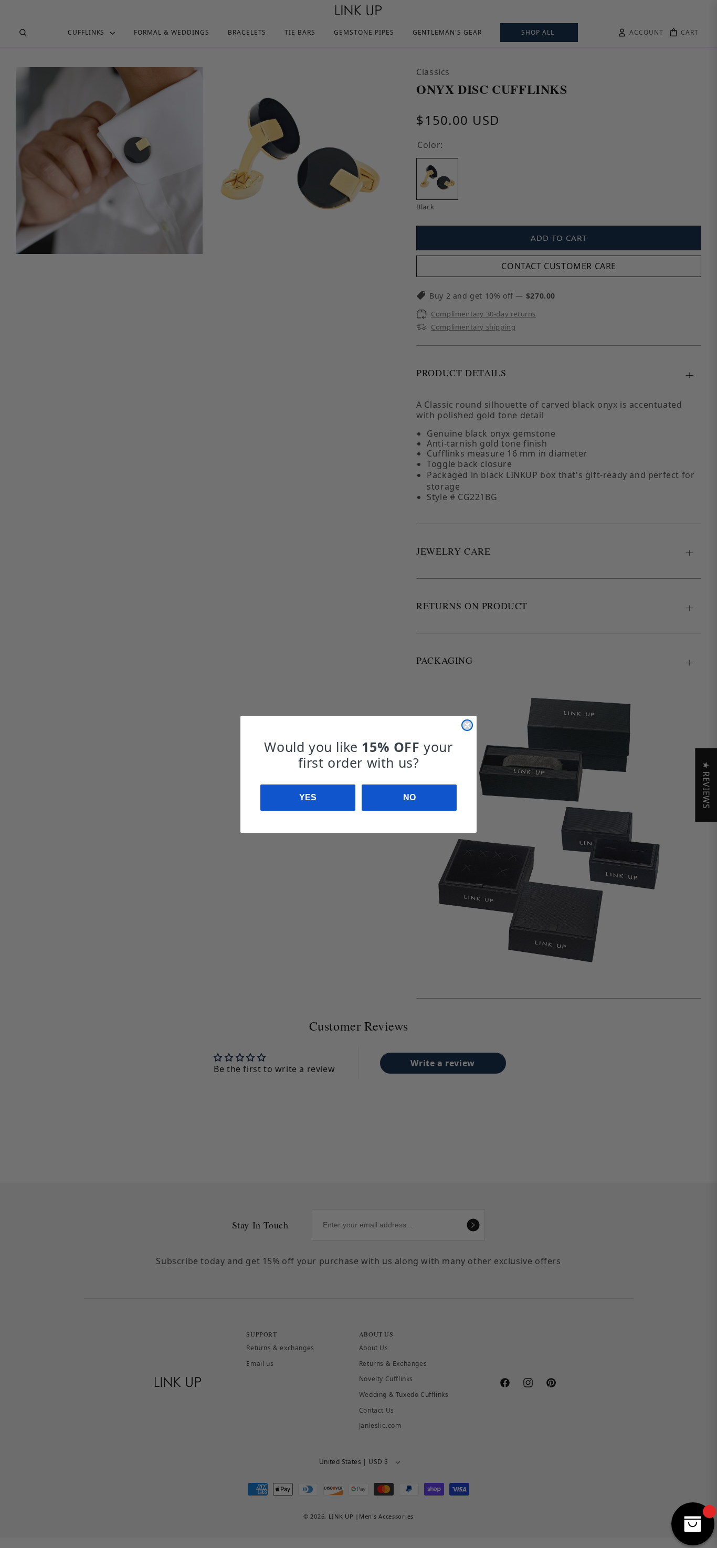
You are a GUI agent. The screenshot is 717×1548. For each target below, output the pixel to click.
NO (409, 797)
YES (308, 797)
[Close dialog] (467, 725)
